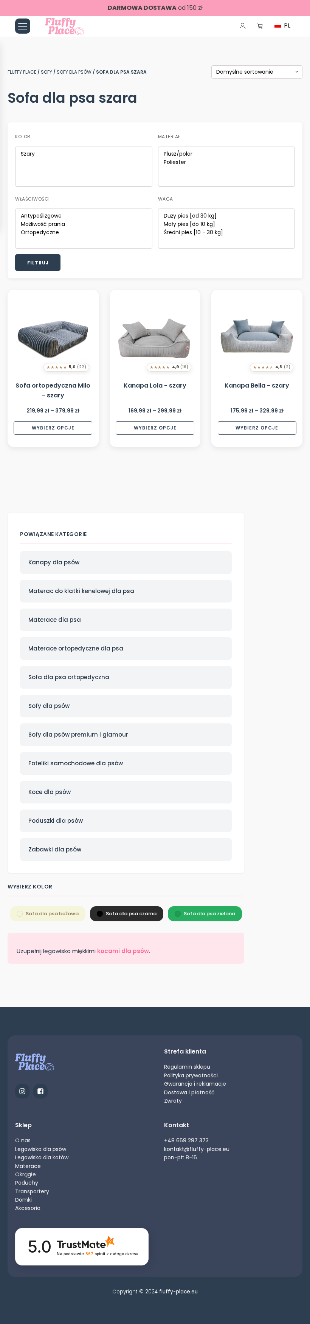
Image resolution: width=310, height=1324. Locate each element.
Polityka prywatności (191, 1075)
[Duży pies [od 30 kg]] (226, 216)
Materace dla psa (54, 620)
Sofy (46, 72)
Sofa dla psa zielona (209, 913)
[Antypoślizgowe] (83, 216)
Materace (28, 1166)
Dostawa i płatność (189, 1092)
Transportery (32, 1191)
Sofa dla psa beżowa (52, 913)
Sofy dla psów (74, 72)
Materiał (169, 136)
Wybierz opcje (53, 428)
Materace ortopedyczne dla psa (75, 648)
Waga (165, 199)
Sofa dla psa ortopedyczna (68, 677)
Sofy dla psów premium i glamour (78, 734)
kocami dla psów (123, 951)
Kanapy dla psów (53, 562)
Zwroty (173, 1101)
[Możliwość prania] (83, 224)
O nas (23, 1140)
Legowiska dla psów (40, 1149)
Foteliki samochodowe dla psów (75, 763)
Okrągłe (25, 1174)
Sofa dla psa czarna (131, 913)
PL (286, 25)
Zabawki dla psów (54, 849)
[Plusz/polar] (226, 154)
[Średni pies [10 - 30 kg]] (226, 233)
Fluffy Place (22, 72)
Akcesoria (27, 1208)
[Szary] (83, 154)
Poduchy (26, 1183)
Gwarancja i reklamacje (195, 1084)
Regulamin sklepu (187, 1067)
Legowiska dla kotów (41, 1157)
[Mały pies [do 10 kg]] (226, 224)
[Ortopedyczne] (83, 233)
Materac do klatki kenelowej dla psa (81, 591)
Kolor (23, 136)
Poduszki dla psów (55, 821)
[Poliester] (226, 162)
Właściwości (32, 199)
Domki (23, 1199)
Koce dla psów (49, 792)
